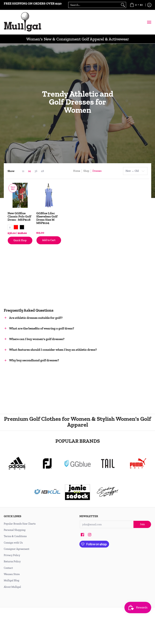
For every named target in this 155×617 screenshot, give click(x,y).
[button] (58, 318)
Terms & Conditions (15, 536)
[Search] (123, 5)
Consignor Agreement (16, 549)
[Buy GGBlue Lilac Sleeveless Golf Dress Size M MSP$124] (48, 195)
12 (23, 171)
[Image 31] (47, 491)
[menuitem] (136, 5)
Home (76, 171)
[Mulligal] (23, 22)
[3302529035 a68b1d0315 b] (47, 463)
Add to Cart (48, 240)
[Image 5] (108, 492)
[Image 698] (77, 492)
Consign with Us (13, 542)
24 (29, 171)
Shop (86, 171)
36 (36, 171)
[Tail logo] (108, 463)
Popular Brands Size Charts (20, 523)
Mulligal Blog (11, 580)
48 (42, 171)
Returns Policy (12, 561)
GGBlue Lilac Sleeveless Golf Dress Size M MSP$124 (46, 218)
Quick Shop (20, 240)
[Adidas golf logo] (17, 463)
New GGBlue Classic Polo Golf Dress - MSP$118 (19, 216)
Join (142, 524)
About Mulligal (12, 587)
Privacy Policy (12, 555)
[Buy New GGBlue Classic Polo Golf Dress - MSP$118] (20, 195)
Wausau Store (12, 574)
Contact (8, 568)
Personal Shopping (15, 530)
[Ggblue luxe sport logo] (77, 463)
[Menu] (149, 22)
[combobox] (94, 5)
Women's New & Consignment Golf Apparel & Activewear (77, 39)
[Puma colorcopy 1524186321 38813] (138, 463)
